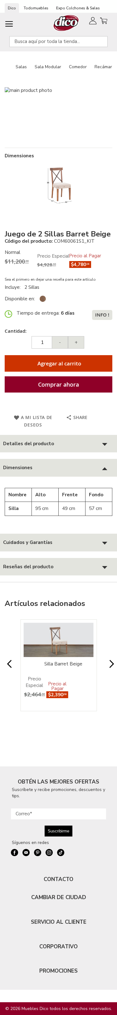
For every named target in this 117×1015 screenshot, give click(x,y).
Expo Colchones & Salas (78, 8)
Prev (7, 667)
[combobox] (58, 41)
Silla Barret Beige (63, 664)
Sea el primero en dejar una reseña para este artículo (50, 279)
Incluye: (14, 287)
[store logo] (66, 23)
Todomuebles (36, 8)
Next (109, 667)
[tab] (58, 444)
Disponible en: (20, 299)
